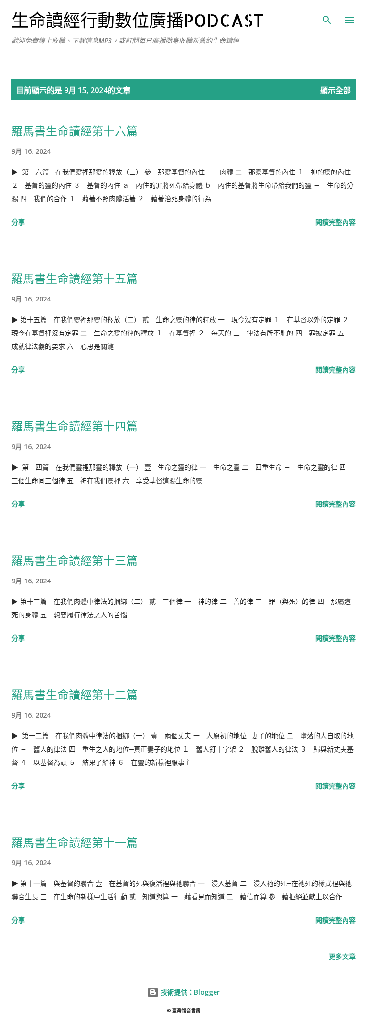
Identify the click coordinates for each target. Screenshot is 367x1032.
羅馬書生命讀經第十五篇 (74, 278)
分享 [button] (18, 221)
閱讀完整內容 (335, 221)
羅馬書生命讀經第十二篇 (74, 694)
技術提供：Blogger (189, 992)
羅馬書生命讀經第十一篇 (74, 842)
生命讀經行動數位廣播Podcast (137, 20)
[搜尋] (327, 17)
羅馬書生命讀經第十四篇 (74, 426)
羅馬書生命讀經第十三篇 (74, 560)
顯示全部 (335, 90)
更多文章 (342, 956)
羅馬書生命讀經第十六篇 (74, 131)
